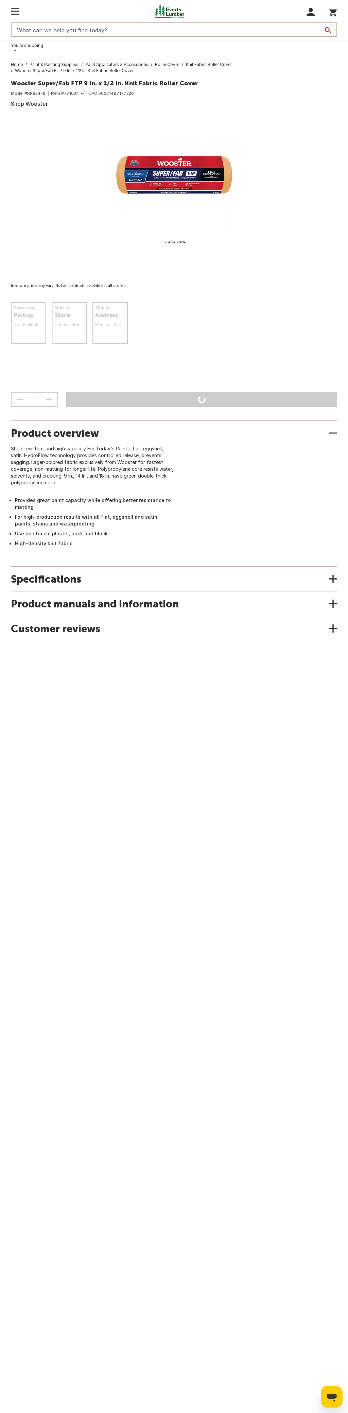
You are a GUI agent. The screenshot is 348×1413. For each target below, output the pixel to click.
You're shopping (27, 45)
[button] (311, 12)
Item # (65, 93)
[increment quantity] (49, 399)
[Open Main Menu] (15, 11)
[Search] (328, 30)
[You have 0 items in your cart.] (333, 11)
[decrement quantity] (20, 399)
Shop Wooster (29, 103)
